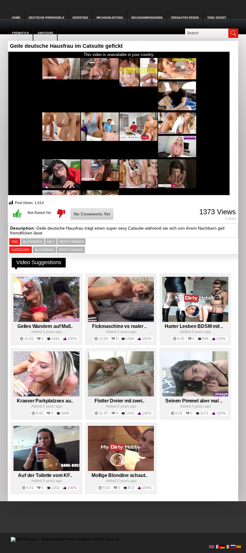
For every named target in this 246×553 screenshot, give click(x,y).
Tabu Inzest (216, 17)
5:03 (106, 488)
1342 (55, 339)
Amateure (45, 33)
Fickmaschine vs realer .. (119, 326)
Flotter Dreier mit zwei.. (119, 400)
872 (131, 488)
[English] (211, 546)
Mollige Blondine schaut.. (119, 475)
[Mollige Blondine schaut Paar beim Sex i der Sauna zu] (121, 470)
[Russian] (233, 546)
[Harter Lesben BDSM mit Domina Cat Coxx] (195, 321)
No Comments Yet (92, 214)
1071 (204, 413)
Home (16, 17)
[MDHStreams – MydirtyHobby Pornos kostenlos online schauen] (65, 539)
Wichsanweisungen (147, 17)
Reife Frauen (71, 250)
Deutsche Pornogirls (46, 17)
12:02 (29, 339)
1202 (55, 488)
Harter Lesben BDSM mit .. (194, 326)
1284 (130, 339)
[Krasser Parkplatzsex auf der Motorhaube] (47, 395)
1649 (65, 413)
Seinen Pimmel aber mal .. (193, 400)
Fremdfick (20, 33)
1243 (130, 413)
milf (51, 241)
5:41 (30, 488)
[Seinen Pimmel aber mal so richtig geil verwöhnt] (195, 395)
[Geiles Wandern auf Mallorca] (47, 321)
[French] (217, 546)
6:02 (178, 413)
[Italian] (228, 546)
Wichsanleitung (110, 17)
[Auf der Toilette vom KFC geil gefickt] (47, 470)
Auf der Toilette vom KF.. (45, 475)
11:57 (103, 413)
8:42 (39, 413)
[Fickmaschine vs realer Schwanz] (121, 321)
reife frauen (71, 241)
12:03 (103, 339)
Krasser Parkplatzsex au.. (45, 400)
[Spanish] (239, 546)
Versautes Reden (185, 17)
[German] (222, 546)
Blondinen (32, 241)
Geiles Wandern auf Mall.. (45, 326)
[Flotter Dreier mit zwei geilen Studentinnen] (121, 395)
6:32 (180, 339)
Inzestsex (80, 17)
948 (205, 339)
